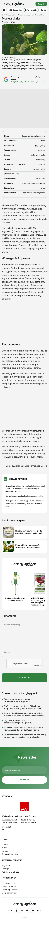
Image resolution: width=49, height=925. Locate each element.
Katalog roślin (31, 10)
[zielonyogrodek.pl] (3, 15)
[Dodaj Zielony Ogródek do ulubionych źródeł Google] (10, 910)
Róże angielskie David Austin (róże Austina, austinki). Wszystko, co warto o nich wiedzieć (24, 714)
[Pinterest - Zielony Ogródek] (27, 910)
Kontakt (5, 851)
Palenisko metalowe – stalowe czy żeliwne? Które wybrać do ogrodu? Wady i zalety (23, 728)
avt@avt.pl (6, 827)
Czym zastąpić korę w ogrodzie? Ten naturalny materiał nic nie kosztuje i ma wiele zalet (25, 736)
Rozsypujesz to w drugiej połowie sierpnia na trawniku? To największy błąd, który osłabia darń (24, 503)
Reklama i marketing (10, 854)
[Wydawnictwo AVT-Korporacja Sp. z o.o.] (24, 806)
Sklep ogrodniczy (9, 893)
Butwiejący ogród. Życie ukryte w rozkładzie (24, 496)
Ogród (43, 10)
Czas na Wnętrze (9, 886)
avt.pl (4, 829)
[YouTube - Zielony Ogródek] (32, 910)
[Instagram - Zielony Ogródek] (21, 910)
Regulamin (6, 865)
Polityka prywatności (10, 872)
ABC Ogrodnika (15, 10)
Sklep (40, 4)
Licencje (5, 869)
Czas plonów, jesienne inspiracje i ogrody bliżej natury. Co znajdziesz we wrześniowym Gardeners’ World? (25, 489)
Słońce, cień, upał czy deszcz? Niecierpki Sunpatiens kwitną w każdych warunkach (23, 707)
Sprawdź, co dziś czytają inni (19, 693)
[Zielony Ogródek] (24, 903)
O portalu (6, 844)
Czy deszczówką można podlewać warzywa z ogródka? (18, 721)
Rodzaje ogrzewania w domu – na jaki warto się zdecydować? (18, 700)
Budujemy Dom (8, 883)
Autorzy (5, 848)
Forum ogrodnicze (9, 889)
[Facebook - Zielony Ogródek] (16, 910)
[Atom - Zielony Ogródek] (38, 910)
